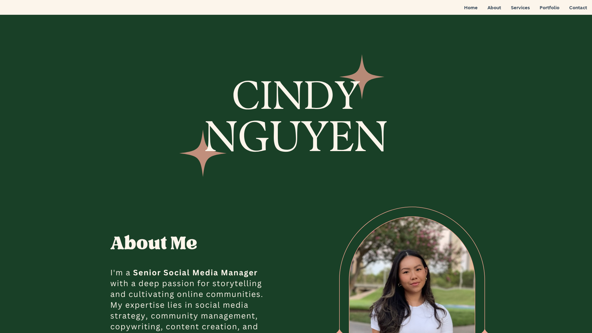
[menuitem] (471, 7)
